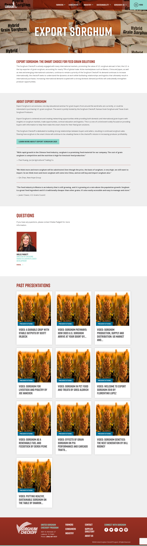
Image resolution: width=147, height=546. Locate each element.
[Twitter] (111, 530)
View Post (34, 318)
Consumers (70, 529)
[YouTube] (121, 530)
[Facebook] (106, 530)
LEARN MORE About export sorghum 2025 (38, 141)
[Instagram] (116, 530)
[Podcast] (126, 530)
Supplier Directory (89, 530)
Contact (89, 524)
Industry (69, 533)
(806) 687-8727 (51, 537)
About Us (89, 536)
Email (19, 265)
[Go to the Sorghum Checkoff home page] (11, 4)
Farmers (69, 524)
